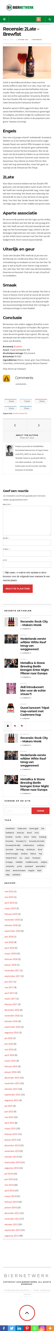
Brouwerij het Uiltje (13, 845)
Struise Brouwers (19, 870)
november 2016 (12, 1015)
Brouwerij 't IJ (21, 841)
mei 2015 (8, 1117)
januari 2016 (10, 1072)
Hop (40, 853)
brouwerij (9, 841)
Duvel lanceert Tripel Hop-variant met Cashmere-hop (34, 711)
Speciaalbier (40, 866)
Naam (6, 538)
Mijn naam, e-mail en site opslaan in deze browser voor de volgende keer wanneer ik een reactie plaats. (26, 576)
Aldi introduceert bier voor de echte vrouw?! (33, 690)
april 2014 (9, 1190)
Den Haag (19, 849)
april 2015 (9, 1122)
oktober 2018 (11, 925)
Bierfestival (10, 832)
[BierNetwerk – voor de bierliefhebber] (19, 7)
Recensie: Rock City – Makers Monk (34, 623)
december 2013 (11, 1213)
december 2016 (11, 1009)
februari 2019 (10, 914)
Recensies (37, 39)
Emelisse (24, 853)
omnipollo (10, 866)
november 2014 (12, 1151)
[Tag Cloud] (22, 726)
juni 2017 (8, 981)
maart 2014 (10, 1196)
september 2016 (12, 1026)
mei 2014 (8, 1184)
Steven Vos (23, 39)
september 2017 (12, 976)
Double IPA (23, 413)
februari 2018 (10, 959)
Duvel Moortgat (12, 853)
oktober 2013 (11, 1224)
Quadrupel (29, 866)
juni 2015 (8, 1111)
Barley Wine (22, 828)
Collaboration (28, 845)
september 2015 (12, 1094)
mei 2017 (8, 987)
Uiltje (8, 874)
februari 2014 (10, 1201)
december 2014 (11, 1145)
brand (26, 837)
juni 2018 (8, 936)
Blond (29, 832)
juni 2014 (8, 1179)
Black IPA (20, 832)
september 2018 (12, 930)
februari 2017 (10, 1004)
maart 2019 (10, 908)
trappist (31, 870)
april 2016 (9, 1055)
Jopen (27, 858)
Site (5, 560)
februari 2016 (10, 1066)
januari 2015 (10, 1139)
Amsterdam (10, 828)
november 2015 (12, 1083)
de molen (9, 849)
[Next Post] (39, 425)
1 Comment (25, 718)
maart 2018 (10, 953)
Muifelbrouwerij (32, 862)
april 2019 (9, 902)
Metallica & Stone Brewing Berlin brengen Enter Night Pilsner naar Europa (34, 668)
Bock (37, 832)
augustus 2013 (11, 1235)
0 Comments (25, 629)
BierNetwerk (27, 1276)
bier (42, 828)
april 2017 (9, 993)
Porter (19, 866)
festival (33, 853)
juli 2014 (8, 1173)
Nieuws (23, 635)
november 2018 (12, 919)
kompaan (36, 858)
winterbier (16, 874)
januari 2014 (10, 1207)
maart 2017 (10, 998)
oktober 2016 (11, 1021)
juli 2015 (8, 1105)
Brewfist (18, 346)
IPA (21, 858)
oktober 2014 (11, 1156)
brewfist (16, 413)
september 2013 (12, 1230)
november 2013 (12, 1218)
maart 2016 (10, 1060)
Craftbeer (40, 845)
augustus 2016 (11, 1032)
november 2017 (12, 970)
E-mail (6, 549)
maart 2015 (10, 1128)
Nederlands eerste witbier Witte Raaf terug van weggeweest (33, 644)
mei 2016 (8, 1049)
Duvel (40, 849)
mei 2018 (8, 942)
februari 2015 (10, 1134)
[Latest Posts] (8, 726)
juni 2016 (8, 1043)
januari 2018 (10, 964)
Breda (34, 837)
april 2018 (9, 947)
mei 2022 (8, 891)
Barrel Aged (34, 828)
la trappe (9, 862)
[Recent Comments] (15, 726)
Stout (8, 870)
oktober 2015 (11, 1088)
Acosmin (27, 1294)
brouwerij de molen (36, 841)
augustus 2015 (11, 1100)
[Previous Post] (15, 425)
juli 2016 (8, 1038)
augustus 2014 (11, 1167)
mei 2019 (8, 897)
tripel (39, 870)
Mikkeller (19, 862)
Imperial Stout (11, 858)
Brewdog (42, 837)
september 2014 (12, 1162)
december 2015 (11, 1077)
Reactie (7, 504)
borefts (18, 837)
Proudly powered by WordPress (17, 1290)
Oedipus (44, 862)
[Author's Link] (9, 454)
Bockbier (9, 837)
